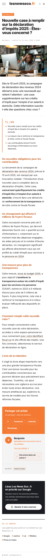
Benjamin (6, 40)
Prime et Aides (10, 540)
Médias (33, 536)
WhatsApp (12, 428)
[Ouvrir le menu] (4, 4)
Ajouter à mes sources (25, 507)
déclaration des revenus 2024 (17, 171)
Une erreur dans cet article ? (27, 456)
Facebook (18, 421)
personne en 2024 (14, 256)
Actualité (8, 14)
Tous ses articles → (21, 448)
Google (7, 536)
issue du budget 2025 (29, 273)
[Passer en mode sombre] (44, 4)
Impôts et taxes (19, 469)
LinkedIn (32, 421)
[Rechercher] (40, 4)
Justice (16, 536)
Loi (25, 536)
